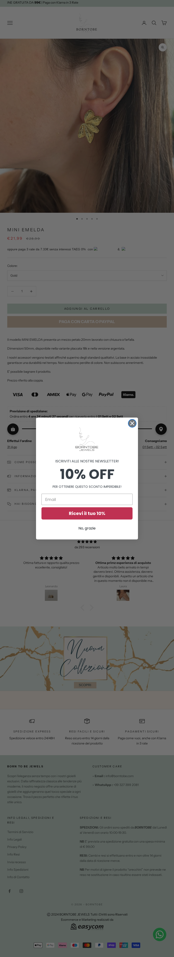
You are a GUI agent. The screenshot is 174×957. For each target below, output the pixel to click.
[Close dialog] (132, 423)
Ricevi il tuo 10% (87, 513)
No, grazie (87, 528)
